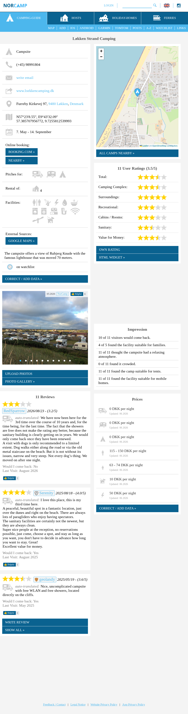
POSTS (137, 28)
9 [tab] (64, 361)
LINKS (181, 28)
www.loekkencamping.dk (35, 91)
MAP (51, 28)
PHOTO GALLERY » (20, 381)
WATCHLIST (164, 28)
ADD (62, 28)
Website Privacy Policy (104, 704)
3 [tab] (31, 361)
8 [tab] (59, 361)
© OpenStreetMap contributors (164, 145)
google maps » (21, 241)
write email (24, 78)
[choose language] (166, 6)
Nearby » (16, 160)
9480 (52, 104)
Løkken (62, 104)
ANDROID (87, 28)
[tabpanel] (45, 328)
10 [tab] (70, 361)
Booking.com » (21, 152)
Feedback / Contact (54, 704)
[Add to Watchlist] (9, 266)
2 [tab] (26, 361)
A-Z (148, 28)
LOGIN (108, 5)
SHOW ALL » (14, 630)
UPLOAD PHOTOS (18, 374)
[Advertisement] (45, 666)
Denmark (77, 104)
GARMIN (104, 28)
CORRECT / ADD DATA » (23, 279)
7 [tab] (53, 361)
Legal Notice (78, 704)
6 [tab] (48, 361)
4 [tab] (37, 361)
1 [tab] (20, 361)
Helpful (76, 293)
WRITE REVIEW (17, 622)
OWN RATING (109, 249)
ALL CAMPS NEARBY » (116, 153)
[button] (137, 92)
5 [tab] (42, 361)
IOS (72, 28)
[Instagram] (179, 6)
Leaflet (145, 145)
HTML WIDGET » (112, 257)
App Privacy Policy (133, 704)
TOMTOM (121, 28)
